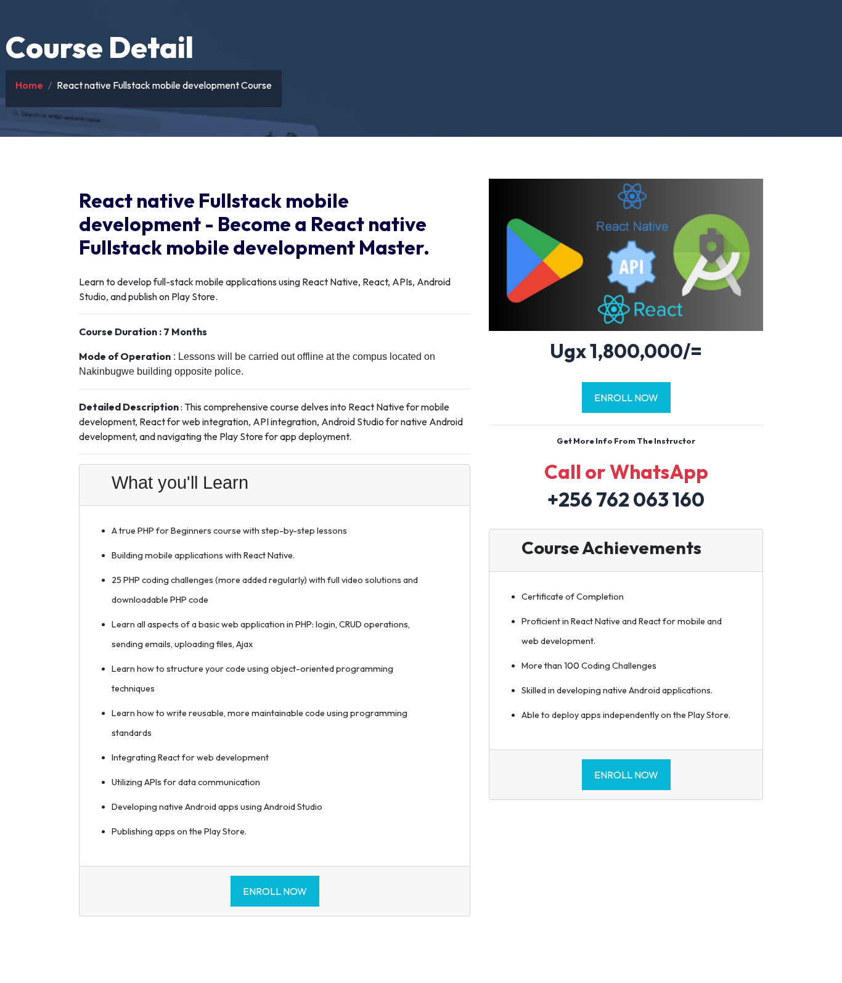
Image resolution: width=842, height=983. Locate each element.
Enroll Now (275, 891)
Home (29, 85)
